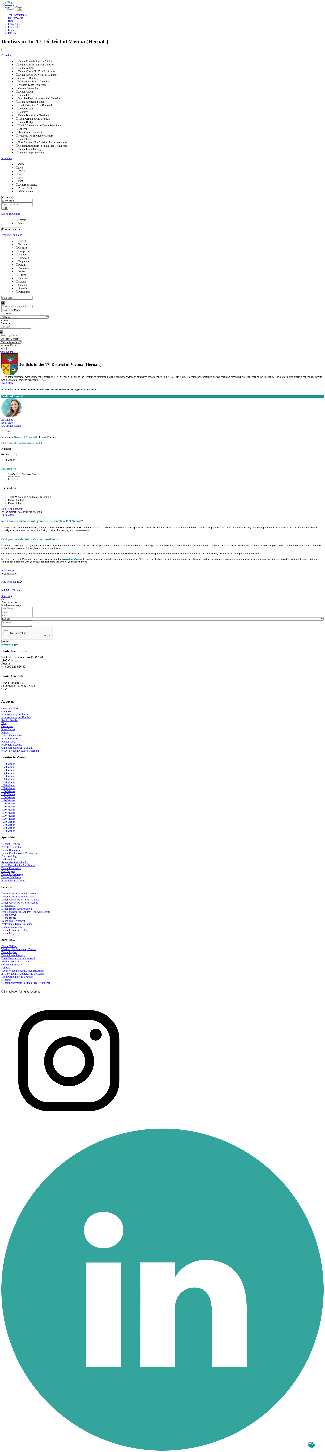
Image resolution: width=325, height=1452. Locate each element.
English (22, 241)
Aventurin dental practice (23, 443)
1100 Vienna (8, 791)
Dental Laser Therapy (30, 149)
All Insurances (26, 191)
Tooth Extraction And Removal (35, 105)
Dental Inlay (24, 95)
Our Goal (6, 711)
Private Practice (26, 188)
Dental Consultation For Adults (35, 61)
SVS (20, 167)
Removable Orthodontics (14, 862)
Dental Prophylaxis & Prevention (19, 853)
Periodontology (9, 856)
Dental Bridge (25, 122)
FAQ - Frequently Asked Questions (20, 750)
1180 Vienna (8, 815)
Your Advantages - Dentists (16, 717)
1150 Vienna (8, 806)
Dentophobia (25, 139)
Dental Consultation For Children (36, 64)
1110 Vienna (8, 794)
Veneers (22, 128)
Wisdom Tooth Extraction (32, 84)
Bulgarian (23, 261)
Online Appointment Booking (17, 747)
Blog (10, 20)
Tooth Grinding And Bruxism (34, 118)
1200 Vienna (8, 821)
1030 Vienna (8, 770)
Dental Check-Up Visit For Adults (36, 71)
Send (5, 641)
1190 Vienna (8, 818)
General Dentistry (10, 843)
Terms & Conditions (12, 735)
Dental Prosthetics (11, 868)
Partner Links (8, 741)
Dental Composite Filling (31, 152)
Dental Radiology (10, 850)
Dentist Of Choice (11, 877)
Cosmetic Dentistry (28, 78)
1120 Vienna (8, 797)
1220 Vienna (8, 827)
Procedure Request (11, 744)
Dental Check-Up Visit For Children (37, 74)
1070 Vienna (8, 782)
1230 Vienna (8, 830)
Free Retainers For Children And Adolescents (42, 142)
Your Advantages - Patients (15, 714)
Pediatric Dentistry (11, 847)
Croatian (22, 285)
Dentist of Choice (27, 184)
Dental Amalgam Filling (31, 101)
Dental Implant (26, 108)
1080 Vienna (8, 785)
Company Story (9, 708)
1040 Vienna (8, 773)
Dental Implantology (12, 874)
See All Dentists (9, 720)
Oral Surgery (8, 871)
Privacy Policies (9, 738)
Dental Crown (26, 91)
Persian (22, 264)
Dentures (23, 111)
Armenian (23, 268)
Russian (22, 244)
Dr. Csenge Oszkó (11, 425)
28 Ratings (7, 419)
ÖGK (21, 164)
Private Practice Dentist (13, 880)
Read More (7, 382)
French (22, 254)
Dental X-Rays (26, 67)
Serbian (22, 281)
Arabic (22, 271)
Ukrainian (23, 257)
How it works (15, 17)
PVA (21, 181)
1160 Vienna (8, 809)
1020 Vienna (8, 767)
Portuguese (24, 291)
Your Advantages (17, 14)
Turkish (22, 274)
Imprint (5, 732)
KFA (21, 177)
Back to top (7, 514)
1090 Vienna (8, 788)
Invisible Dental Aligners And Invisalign (39, 98)
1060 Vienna (8, 779)
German (22, 247)
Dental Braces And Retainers (33, 115)
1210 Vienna (8, 824)
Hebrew (22, 278)
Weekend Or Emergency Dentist (35, 135)
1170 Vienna (8, 812)
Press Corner (8, 729)
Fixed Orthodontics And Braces (18, 865)
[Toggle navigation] (19, 9)
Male (21, 223)
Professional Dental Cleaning (33, 81)
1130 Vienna (8, 800)
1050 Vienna (8, 776)
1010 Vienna (8, 763)
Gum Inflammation (28, 88)
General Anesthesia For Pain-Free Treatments (42, 145)
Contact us (13, 23)
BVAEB (22, 171)
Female (22, 219)
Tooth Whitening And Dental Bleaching (39, 125)
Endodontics (8, 859)
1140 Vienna (8, 803)
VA (20, 174)
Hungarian (24, 251)
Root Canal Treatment (30, 132)
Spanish (22, 288)
